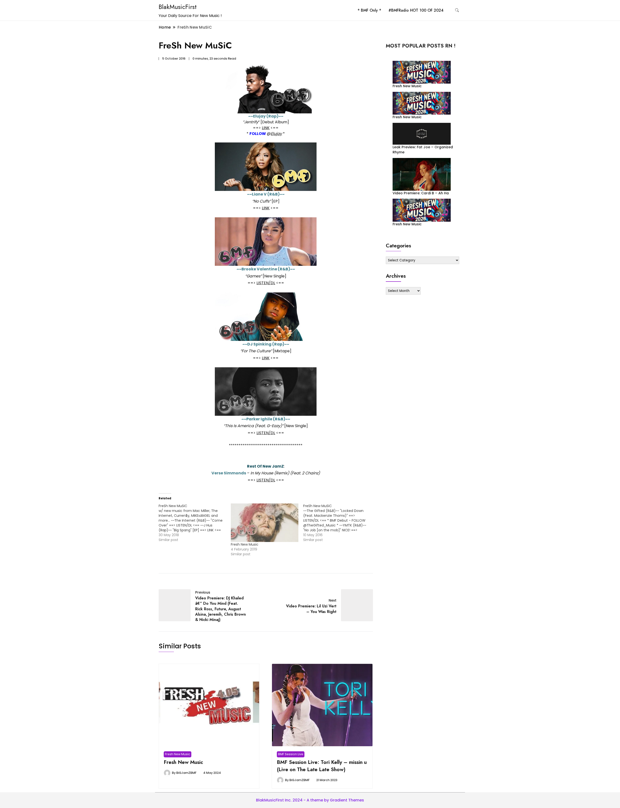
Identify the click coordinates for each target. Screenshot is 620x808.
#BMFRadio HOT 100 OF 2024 (415, 10)
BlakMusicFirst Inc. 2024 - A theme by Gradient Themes (310, 800)
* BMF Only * (369, 10)
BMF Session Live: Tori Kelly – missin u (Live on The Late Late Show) (322, 765)
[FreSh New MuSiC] (195, 522)
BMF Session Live (290, 754)
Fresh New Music (244, 544)
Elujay (276, 133)
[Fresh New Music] (264, 522)
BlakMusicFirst (178, 6)
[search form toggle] (457, 10)
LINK (266, 128)
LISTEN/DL (265, 283)
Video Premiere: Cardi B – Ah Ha (421, 193)
